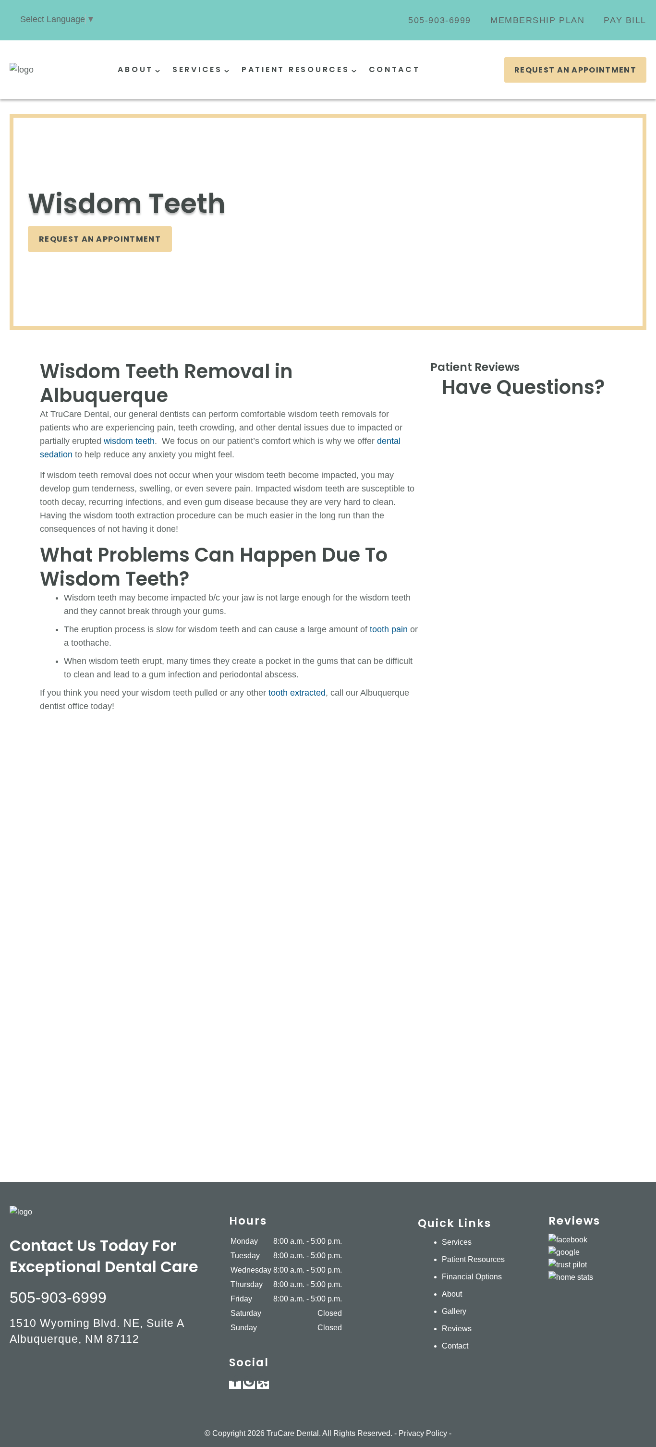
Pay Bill (625, 20)
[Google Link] (249, 1385)
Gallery (454, 1311)
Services (197, 69)
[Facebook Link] (235, 1385)
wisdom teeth (129, 441)
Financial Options (472, 1277)
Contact (394, 69)
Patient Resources (296, 69)
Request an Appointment (575, 69)
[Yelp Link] (263, 1385)
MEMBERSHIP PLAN (537, 20)
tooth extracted (297, 693)
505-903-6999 (439, 20)
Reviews (457, 1328)
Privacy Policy (423, 1433)
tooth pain (390, 629)
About (135, 69)
